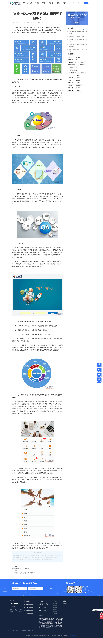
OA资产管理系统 (72, 72)
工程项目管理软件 (13, 8)
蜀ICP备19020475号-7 (72, 635)
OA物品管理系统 (72, 65)
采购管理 (82, 62)
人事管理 (70, 77)
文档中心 (70, 90)
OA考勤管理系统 (72, 67)
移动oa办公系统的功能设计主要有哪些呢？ (78, 32)
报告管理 (78, 77)
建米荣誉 (55, 607)
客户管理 (82, 65)
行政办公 (70, 57)
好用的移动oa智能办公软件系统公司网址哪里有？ (78, 45)
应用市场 (44, 3)
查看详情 (77, 22)
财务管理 (78, 80)
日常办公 (70, 85)
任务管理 (70, 75)
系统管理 (70, 88)
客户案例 (36, 3)
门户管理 (78, 90)
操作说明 (26, 8)
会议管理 (78, 75)
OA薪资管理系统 (72, 62)
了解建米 (55, 603)
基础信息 (78, 88)
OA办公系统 (20, 8)
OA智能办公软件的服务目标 (27, 630)
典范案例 (65, 603)
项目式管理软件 (16, 630)
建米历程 (55, 605)
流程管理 (78, 57)
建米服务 (55, 609)
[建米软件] (16, 3)
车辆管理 (82, 72)
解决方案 (29, 3)
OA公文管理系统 (72, 70)
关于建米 (65, 3)
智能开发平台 (79, 85)
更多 (84, 29)
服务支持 (51, 3)
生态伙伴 (58, 3)
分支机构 (55, 613)
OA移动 (30, 8)
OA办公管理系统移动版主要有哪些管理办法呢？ (24, 573)
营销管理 (70, 82)
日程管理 (78, 82)
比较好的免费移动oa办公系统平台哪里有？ (78, 50)
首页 (24, 3)
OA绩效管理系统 (72, 59)
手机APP (70, 80)
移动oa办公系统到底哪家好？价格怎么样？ (78, 40)
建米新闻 (55, 611)
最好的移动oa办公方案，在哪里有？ (21, 568)
